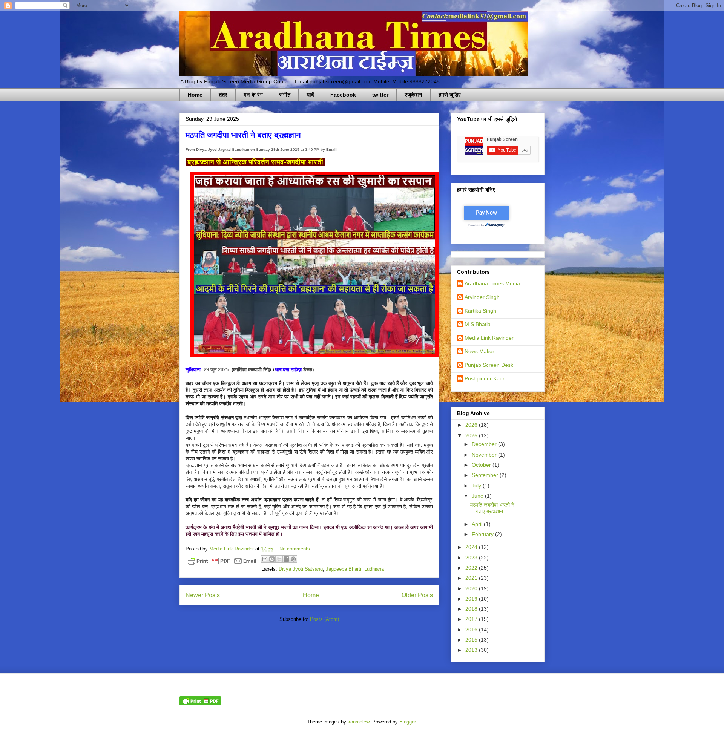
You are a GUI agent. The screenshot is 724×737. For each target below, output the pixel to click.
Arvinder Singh (482, 297)
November (485, 455)
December (485, 444)
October (482, 465)
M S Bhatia (478, 324)
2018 (472, 609)
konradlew (358, 722)
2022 (472, 568)
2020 (472, 588)
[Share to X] (279, 559)
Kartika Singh (480, 311)
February (483, 534)
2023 (472, 558)
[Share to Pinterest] (293, 559)
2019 (472, 599)
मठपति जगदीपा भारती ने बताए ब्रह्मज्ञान (243, 135)
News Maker (479, 351)
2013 (472, 650)
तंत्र (223, 95)
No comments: (295, 549)
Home (195, 95)
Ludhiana (374, 569)
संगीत (284, 95)
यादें (310, 95)
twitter (380, 95)
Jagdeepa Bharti (343, 569)
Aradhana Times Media (492, 283)
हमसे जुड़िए (450, 95)
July (477, 486)
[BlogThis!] (272, 559)
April (478, 524)
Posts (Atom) (324, 619)
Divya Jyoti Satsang (301, 569)
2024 (472, 547)
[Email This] (264, 559)
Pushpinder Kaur (485, 378)
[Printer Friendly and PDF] (222, 562)
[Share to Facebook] (286, 559)
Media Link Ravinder (489, 338)
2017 (472, 619)
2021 (472, 578)
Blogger (407, 722)
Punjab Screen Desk (489, 365)
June (478, 496)
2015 (472, 640)
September (486, 475)
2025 (472, 435)
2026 (472, 425)
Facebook (343, 95)
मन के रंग (253, 95)
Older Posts (417, 595)
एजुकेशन (413, 95)
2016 (472, 630)
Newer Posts (203, 595)
